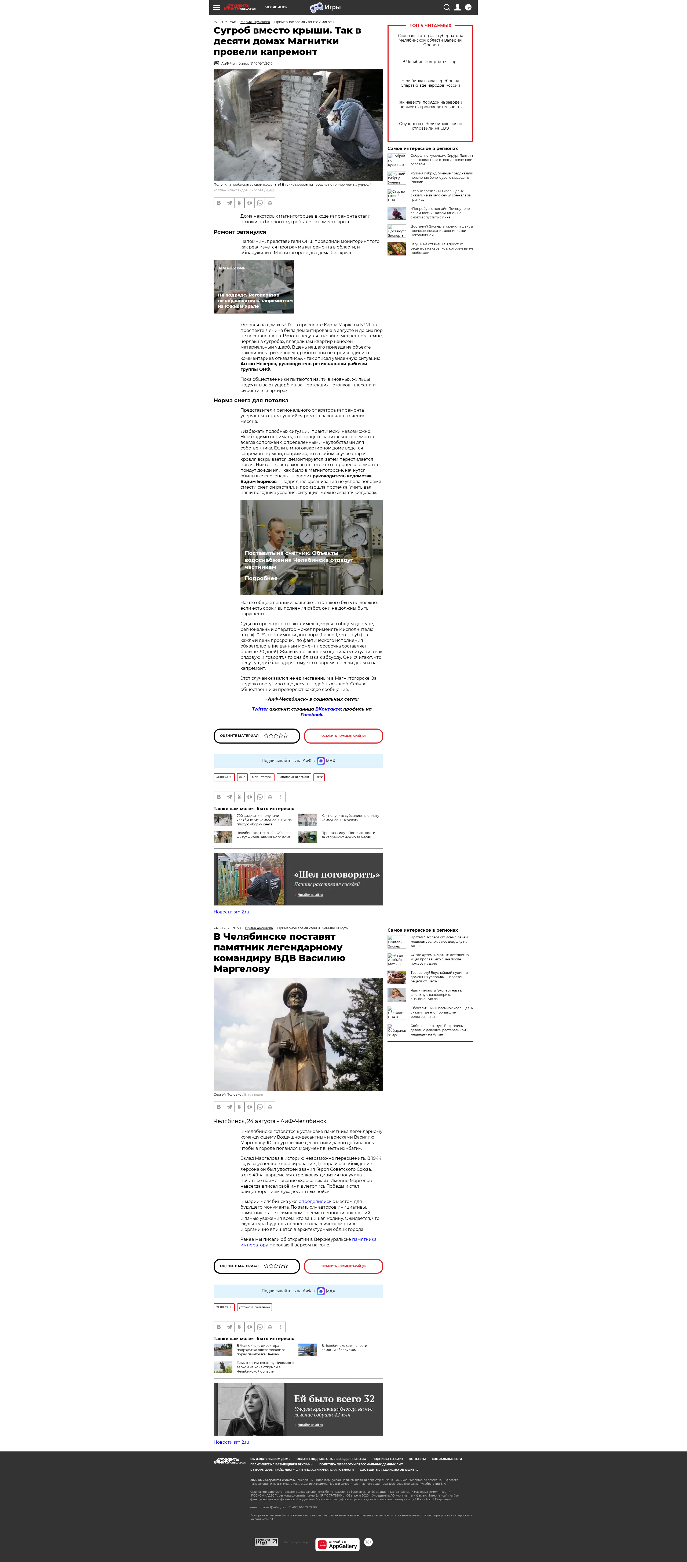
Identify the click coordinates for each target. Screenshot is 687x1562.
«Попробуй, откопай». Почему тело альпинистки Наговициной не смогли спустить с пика (440, 213)
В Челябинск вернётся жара (431, 62)
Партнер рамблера (296, 1542)
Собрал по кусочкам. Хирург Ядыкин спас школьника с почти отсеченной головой (442, 159)
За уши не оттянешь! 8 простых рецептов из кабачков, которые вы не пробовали (442, 248)
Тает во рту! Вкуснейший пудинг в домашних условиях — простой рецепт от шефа (439, 977)
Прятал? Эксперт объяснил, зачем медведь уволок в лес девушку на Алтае (439, 941)
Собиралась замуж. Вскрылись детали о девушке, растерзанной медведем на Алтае (438, 1030)
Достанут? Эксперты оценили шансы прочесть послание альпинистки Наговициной (442, 230)
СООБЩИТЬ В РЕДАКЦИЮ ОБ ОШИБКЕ (389, 1470)
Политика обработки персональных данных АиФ (361, 1464)
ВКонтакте (328, 709)
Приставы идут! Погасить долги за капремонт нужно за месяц (348, 835)
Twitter (260, 709)
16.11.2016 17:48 (225, 22)
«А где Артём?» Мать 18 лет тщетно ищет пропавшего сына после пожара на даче (440, 959)
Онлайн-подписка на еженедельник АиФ (331, 1459)
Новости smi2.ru (231, 911)
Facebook (311, 714)
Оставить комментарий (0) (343, 736)
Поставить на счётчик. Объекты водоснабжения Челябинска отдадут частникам (299, 560)
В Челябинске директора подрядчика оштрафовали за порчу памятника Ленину (261, 1350)
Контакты (417, 1459)
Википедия (253, 1094)
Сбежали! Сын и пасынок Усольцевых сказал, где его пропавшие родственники (442, 1012)
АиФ (270, 190)
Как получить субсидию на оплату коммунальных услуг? (350, 818)
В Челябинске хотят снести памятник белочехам (344, 1348)
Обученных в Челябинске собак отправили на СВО (430, 126)
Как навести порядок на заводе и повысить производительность (430, 104)
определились (315, 1201)
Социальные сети (447, 1459)
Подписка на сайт (387, 1459)
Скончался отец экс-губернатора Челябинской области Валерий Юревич (430, 40)
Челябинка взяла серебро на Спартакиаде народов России (430, 83)
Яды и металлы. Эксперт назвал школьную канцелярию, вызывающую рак (437, 994)
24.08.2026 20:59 (227, 928)
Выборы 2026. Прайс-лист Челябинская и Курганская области (302, 1470)
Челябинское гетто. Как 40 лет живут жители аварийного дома (264, 835)
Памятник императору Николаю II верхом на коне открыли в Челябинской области (265, 1367)
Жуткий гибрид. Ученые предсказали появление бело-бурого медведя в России (442, 177)
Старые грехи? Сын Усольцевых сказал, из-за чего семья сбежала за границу (441, 195)
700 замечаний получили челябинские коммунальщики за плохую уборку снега (264, 820)
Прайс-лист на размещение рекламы (281, 1464)
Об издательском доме (270, 1459)
